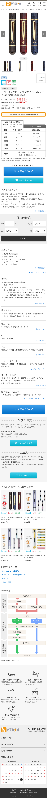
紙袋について (40, 385)
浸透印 (5, 578)
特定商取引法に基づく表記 (28, 793)
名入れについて (39, 329)
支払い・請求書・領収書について (34, 398)
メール (39, 5)
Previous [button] (3, 34)
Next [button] (44, 34)
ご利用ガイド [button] (6, 738)
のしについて (40, 340)
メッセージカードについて (36, 369)
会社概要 (13, 790)
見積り (44, 5)
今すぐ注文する (25, 180)
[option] (23, 34)
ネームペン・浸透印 (10, 571)
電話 (34, 5)
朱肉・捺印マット (9, 582)
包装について (40, 355)
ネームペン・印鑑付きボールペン (15, 575)
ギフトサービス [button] (7, 744)
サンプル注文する (25, 443)
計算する (23, 238)
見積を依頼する (25, 171)
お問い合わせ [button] (6, 751)
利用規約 (13, 793)
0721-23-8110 (38, 729)
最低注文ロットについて (36, 272)
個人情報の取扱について (27, 790)
